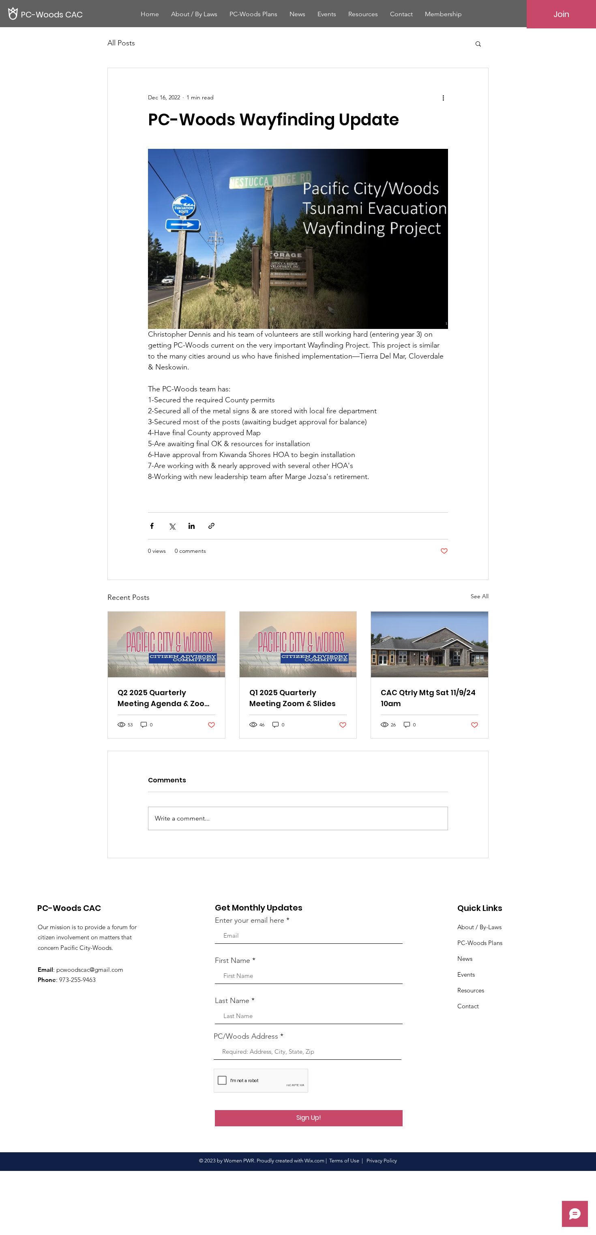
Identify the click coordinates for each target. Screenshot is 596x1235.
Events (466, 974)
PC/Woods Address (246, 1036)
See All (480, 596)
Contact (468, 1006)
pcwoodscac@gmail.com (89, 969)
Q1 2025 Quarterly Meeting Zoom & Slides (292, 698)
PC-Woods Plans (479, 943)
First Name (232, 960)
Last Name (232, 1000)
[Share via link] (211, 526)
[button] (478, 43)
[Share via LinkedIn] (191, 526)
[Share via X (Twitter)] (172, 526)
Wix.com (314, 1161)
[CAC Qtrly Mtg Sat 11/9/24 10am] (429, 644)
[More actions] (443, 97)
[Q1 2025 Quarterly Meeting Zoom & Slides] (298, 644)
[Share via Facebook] (152, 526)
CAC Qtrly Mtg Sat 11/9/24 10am (428, 698)
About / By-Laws (479, 927)
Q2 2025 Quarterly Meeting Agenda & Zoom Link (165, 698)
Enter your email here (249, 920)
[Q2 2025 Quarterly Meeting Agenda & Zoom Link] (166, 644)
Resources (470, 990)
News (464, 958)
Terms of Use (344, 1161)
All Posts (121, 43)
